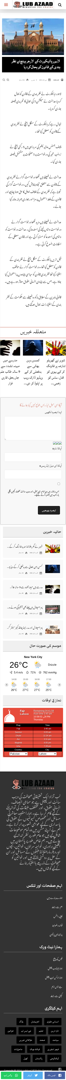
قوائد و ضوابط (57, 926)
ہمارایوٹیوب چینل (55, 969)
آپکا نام (57, 448)
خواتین (11, 1030)
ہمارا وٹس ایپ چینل (53, 978)
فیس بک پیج (57, 959)
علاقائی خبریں (25, 1040)
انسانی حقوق (53, 1021)
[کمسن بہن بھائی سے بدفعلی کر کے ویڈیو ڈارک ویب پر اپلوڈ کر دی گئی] (33, 348)
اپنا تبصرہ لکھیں (53, 412)
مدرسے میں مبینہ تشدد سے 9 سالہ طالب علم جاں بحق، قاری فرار (10, 372)
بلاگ (21, 1021)
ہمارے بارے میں (54, 898)
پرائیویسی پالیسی (56, 935)
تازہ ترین (55, 1030)
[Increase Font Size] (8, 80)
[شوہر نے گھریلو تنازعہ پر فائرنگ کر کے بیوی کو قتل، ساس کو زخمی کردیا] (56, 348)
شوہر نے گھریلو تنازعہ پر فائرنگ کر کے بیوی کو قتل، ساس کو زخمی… (55, 372)
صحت (42, 1040)
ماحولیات (18, 1049)
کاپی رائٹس (58, 917)
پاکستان (38, 1058)
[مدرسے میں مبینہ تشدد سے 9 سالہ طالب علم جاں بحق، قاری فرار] (10, 348)
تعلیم (41, 1030)
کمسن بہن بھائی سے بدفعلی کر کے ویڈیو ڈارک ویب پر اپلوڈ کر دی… (33, 372)
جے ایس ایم (57, 987)
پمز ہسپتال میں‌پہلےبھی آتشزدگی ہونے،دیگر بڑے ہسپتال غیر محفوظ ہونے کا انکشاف (25, 607)
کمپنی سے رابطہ (56, 996)
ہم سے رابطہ (57, 907)
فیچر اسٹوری (53, 1049)
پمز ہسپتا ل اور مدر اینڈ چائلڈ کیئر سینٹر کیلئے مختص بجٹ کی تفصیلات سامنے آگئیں (25, 627)
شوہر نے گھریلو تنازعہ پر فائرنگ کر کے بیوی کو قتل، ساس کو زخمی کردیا (25, 546)
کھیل (26, 1058)
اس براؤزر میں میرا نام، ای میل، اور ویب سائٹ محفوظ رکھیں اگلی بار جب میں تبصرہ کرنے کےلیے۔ (33, 493)
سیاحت (56, 1040)
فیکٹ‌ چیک (35, 1049)
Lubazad (56, 80)
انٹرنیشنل (35, 1021)
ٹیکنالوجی (54, 1058)
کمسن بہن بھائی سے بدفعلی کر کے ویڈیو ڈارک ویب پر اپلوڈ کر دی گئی (25, 566)
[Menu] (6, 4)
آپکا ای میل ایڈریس (50, 466)
